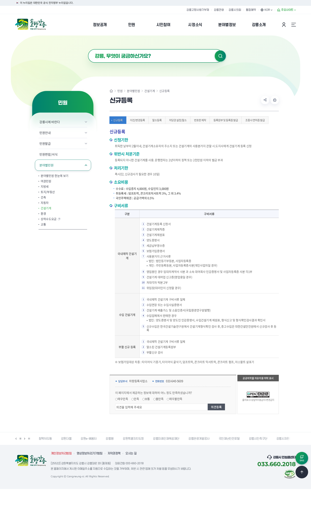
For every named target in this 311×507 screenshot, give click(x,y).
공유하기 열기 (265, 100)
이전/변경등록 (137, 120)
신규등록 (118, 120)
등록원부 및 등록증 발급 (225, 120)
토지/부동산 (48, 192)
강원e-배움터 (88, 438)
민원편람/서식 (48, 154)
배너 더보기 (29, 439)
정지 (20, 439)
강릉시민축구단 (258, 438)
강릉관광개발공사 (198, 438)
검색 (220, 56)
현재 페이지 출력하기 (275, 100)
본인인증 (284, 24)
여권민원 (46, 181)
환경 (43, 213)
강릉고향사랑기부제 (197, 10)
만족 (136, 399)
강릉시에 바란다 (49, 122)
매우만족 (123, 399)
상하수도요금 (49, 219)
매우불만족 (175, 399)
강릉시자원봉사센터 (288, 438)
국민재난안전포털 (229, 438)
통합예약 (251, 10)
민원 (120, 90)
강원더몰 (66, 438)
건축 (43, 197)
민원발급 (45, 143)
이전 (16, 439)
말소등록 (157, 120)
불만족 (160, 399)
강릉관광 (219, 10)
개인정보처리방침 (61, 453)
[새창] (289, 473)
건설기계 (46, 208)
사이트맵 (293, 24)
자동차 (45, 202)
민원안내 (45, 132)
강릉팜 (110, 438)
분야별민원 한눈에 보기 (54, 175)
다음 (25, 439)
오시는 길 (131, 453)
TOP (302, 472)
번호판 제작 (200, 120)
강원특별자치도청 (133, 438)
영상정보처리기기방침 (90, 453)
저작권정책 (114, 453)
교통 (43, 224)
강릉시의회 (235, 10)
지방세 (45, 186)
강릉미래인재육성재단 (166, 438)
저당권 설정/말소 (178, 120)
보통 (147, 399)
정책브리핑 (45, 438)
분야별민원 (46, 165)
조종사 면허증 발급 (255, 120)
